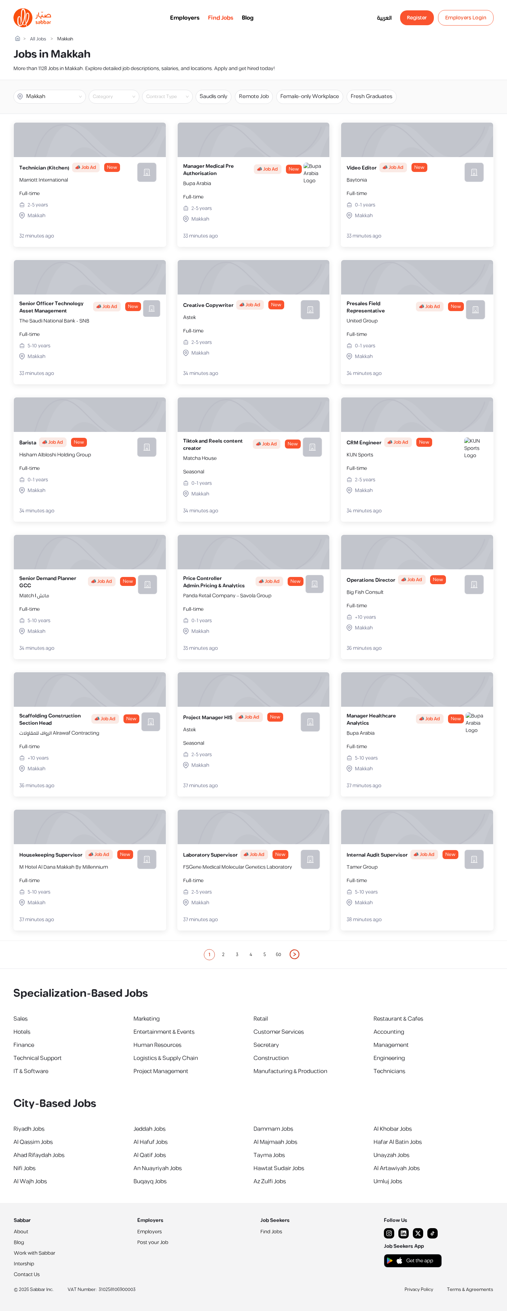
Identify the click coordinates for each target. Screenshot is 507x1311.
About (21, 1231)
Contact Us (27, 1274)
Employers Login (466, 18)
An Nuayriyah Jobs (157, 1168)
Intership (24, 1263)
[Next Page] (294, 954)
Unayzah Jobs (391, 1155)
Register (417, 18)
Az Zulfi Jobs (270, 1181)
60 (278, 954)
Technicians (389, 1071)
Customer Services (279, 1032)
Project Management (160, 1071)
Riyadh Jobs (28, 1129)
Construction (271, 1058)
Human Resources (157, 1045)
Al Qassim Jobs (33, 1142)
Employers (185, 17)
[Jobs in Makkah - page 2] (294, 954)
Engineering (389, 1058)
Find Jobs (220, 17)
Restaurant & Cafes (398, 1018)
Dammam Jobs (273, 1129)
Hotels (21, 1032)
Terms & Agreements (470, 1289)
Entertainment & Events (164, 1032)
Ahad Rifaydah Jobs (38, 1155)
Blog (248, 17)
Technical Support (37, 1058)
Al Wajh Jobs (30, 1181)
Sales (20, 1018)
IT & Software (30, 1071)
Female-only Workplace (309, 96)
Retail (261, 1018)
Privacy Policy (419, 1289)
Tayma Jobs (269, 1155)
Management (391, 1045)
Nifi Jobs (24, 1168)
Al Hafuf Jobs (150, 1142)
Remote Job (254, 96)
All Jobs (38, 39)
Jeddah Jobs (149, 1129)
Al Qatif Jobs (149, 1155)
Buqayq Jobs (150, 1181)
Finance (23, 1045)
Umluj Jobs (388, 1181)
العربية (384, 17)
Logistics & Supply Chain (165, 1058)
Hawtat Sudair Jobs (279, 1168)
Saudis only (213, 96)
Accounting (389, 1032)
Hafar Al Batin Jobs (398, 1142)
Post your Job (152, 1242)
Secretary (266, 1045)
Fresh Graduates (371, 96)
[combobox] (119, 96)
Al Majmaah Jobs (275, 1142)
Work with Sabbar (34, 1253)
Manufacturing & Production (290, 1071)
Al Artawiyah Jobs (397, 1168)
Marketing (146, 1018)
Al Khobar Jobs (393, 1129)
